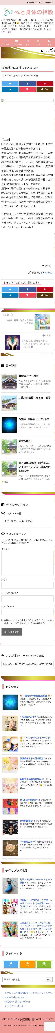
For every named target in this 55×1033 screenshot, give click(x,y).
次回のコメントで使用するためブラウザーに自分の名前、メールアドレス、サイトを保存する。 (28, 621)
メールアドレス (9, 593)
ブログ (20, 53)
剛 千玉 (48, 272)
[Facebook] (27, 83)
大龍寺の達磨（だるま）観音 (35, 397)
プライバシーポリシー (15, 1005)
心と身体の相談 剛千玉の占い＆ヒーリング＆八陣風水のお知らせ (35, 466)
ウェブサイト (7, 606)
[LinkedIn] (10, 89)
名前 (4, 579)
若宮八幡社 (25, 440)
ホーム (7, 53)
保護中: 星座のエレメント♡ (34, 419)
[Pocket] (27, 89)
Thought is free (44, 1025)
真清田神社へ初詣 (28, 375)
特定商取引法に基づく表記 (17, 1001)
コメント (5, 548)
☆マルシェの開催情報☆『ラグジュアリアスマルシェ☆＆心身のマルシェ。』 (27, 995)
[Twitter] (10, 83)
